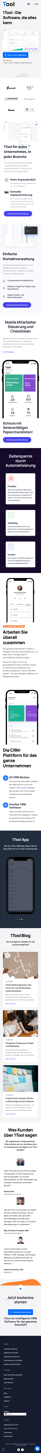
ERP (25, 788)
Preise (6, 1406)
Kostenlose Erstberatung (18, 214)
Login (36, 4)
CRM (18, 788)
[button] (15, 1414)
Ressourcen (7, 1388)
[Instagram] (22, 1449)
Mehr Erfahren (11, 1003)
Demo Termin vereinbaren (17, 55)
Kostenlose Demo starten (22, 1312)
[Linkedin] (18, 1449)
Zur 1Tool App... (9, 352)
